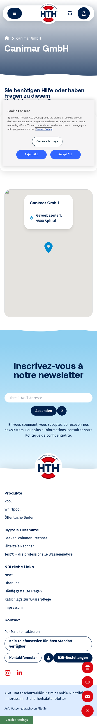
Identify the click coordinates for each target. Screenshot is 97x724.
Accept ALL (65, 154)
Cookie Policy (44, 129)
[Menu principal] (14, 13)
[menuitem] (87, 667)
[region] (48, 133)
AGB (8, 693)
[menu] (87, 682)
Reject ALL (31, 154)
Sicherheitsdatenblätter (46, 698)
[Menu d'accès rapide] (87, 711)
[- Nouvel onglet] (8, 673)
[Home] (48, 13)
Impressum (14, 698)
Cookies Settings (17, 720)
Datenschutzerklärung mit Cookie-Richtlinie (49, 693)
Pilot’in (42, 708)
